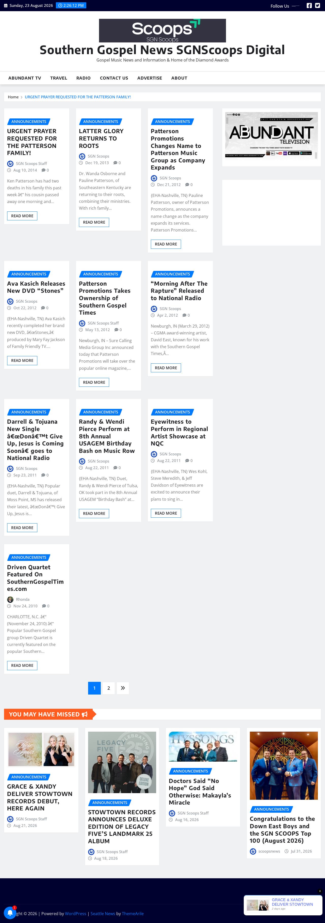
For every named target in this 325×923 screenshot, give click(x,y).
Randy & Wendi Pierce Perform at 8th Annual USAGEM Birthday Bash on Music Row (107, 436)
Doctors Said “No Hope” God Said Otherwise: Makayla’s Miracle (200, 791)
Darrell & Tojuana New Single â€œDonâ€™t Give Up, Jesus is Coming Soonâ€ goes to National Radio (35, 439)
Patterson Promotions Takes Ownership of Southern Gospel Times (105, 298)
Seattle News (103, 913)
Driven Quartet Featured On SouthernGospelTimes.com (35, 577)
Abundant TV (24, 78)
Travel (58, 78)
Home (13, 96)
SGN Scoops (98, 156)
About (179, 78)
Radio (83, 78)
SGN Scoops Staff (31, 163)
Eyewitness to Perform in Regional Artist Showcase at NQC (179, 432)
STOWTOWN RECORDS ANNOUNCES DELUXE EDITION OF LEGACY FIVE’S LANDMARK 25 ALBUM (122, 826)
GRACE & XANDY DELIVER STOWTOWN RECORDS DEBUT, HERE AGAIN (40, 797)
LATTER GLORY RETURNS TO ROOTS (101, 138)
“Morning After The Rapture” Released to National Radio (179, 290)
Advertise (149, 78)
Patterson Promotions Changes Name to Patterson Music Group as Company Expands (178, 149)
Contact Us (114, 78)
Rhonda (23, 599)
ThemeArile (133, 913)
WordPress (75, 913)
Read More (22, 215)
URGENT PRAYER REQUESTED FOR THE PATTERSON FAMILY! (78, 96)
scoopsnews (269, 851)
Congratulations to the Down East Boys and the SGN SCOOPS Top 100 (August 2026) (282, 829)
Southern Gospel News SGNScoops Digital (162, 49)
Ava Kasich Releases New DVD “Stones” (36, 287)
